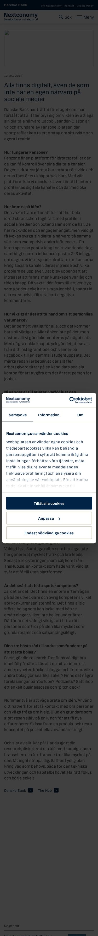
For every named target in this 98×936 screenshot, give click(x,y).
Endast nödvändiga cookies (49, 532)
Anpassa (46, 517)
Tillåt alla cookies (49, 503)
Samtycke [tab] (18, 414)
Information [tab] (49, 414)
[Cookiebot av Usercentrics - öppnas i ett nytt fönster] (70, 400)
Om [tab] (80, 414)
